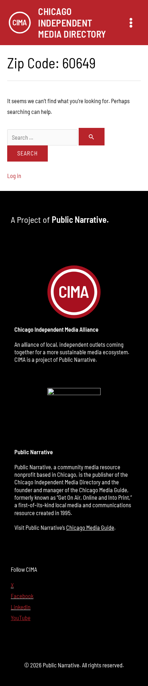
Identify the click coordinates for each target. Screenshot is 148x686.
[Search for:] (56, 137)
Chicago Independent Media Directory (72, 22)
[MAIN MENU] (131, 23)
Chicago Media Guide (90, 527)
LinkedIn (21, 607)
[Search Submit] (92, 137)
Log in (14, 175)
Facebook (22, 596)
